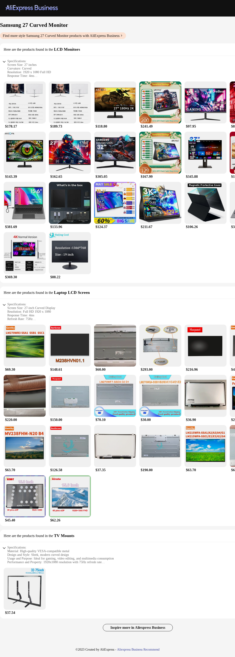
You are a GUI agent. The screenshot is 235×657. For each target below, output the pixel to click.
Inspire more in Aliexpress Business (137, 627)
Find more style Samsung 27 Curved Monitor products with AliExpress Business (61, 36)
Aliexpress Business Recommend (138, 649)
